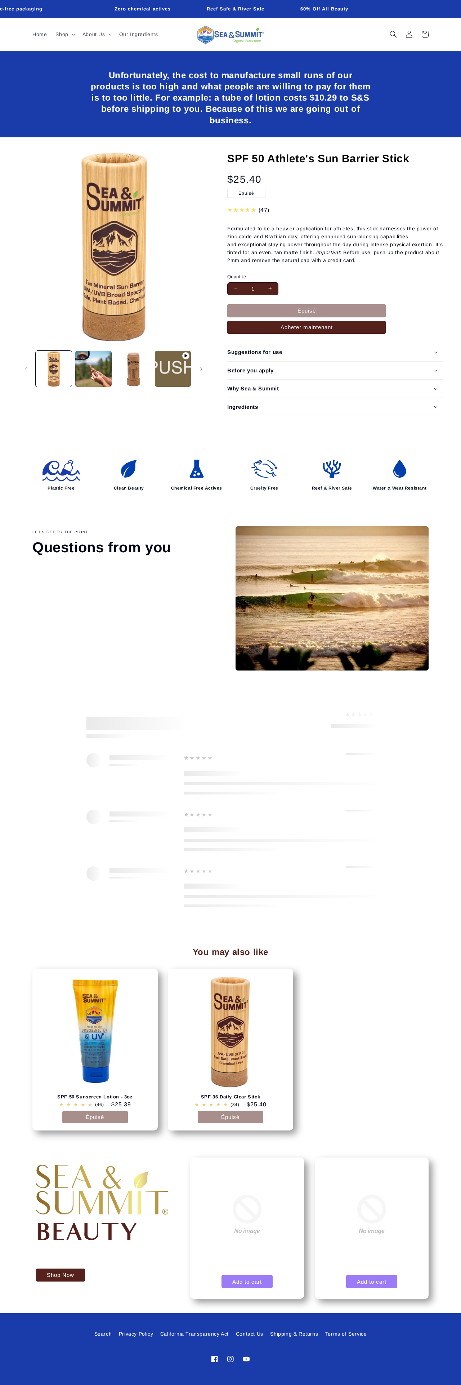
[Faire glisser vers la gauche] (26, 369)
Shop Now (60, 1275)
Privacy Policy (136, 1334)
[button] (64, 34)
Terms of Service (346, 1334)
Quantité (236, 276)
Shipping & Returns (294, 1334)
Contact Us (249, 1334)
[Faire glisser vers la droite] (201, 369)
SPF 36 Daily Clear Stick (230, 1096)
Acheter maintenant (307, 327)
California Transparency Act (194, 1334)
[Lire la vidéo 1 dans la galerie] (173, 369)
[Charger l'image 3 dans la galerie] (133, 369)
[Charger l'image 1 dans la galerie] (54, 369)
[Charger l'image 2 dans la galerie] (93, 369)
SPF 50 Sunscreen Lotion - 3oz (95, 1096)
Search (103, 1334)
